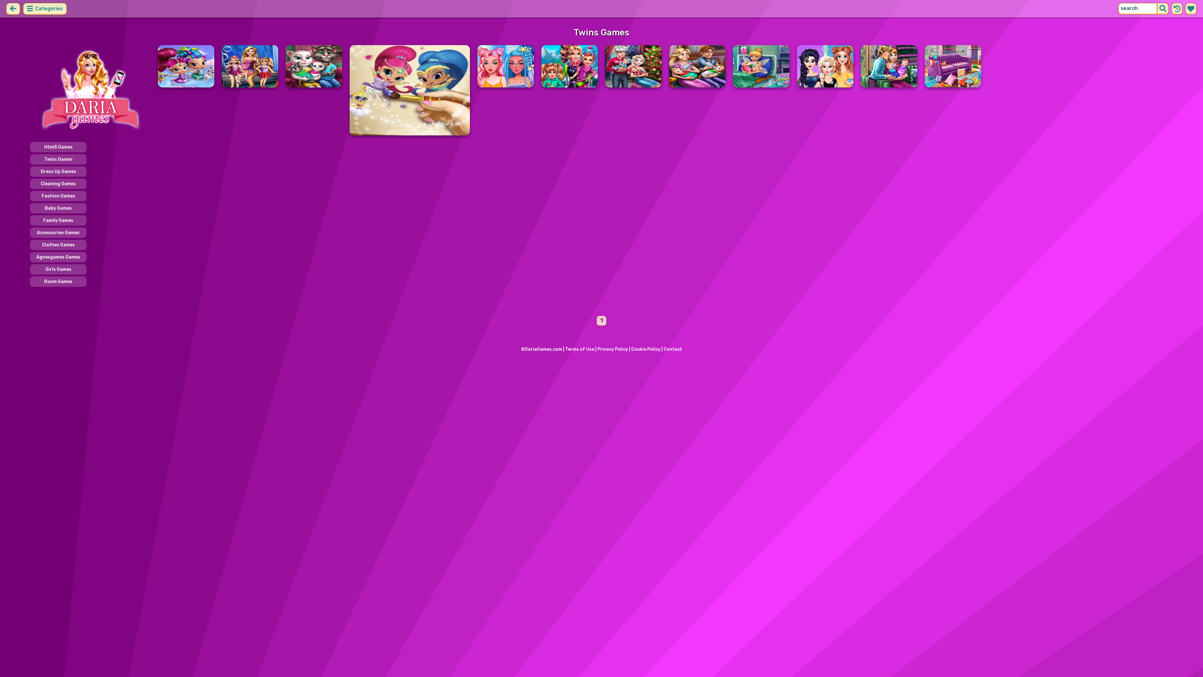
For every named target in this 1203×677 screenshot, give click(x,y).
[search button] (1163, 8)
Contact (673, 349)
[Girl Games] (90, 90)
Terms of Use (579, 349)
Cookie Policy (645, 349)
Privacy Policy (612, 349)
